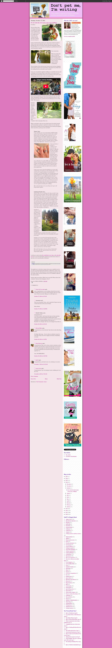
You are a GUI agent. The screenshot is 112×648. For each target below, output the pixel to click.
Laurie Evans (39, 368)
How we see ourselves (70, 557)
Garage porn (69, 544)
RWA (67, 584)
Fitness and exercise (70, 540)
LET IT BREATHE (70, 563)
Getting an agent (69, 548)
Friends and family (70, 543)
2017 (67, 476)
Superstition (68, 590)
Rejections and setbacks (71, 579)
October (68, 488)
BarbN (37, 360)
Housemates (68, 555)
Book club (68, 524)
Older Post (59, 379)
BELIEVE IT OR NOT (71, 521)
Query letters (69, 578)
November (69, 486)
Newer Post (33, 379)
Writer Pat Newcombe (40, 289)
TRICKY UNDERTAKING (71, 600)
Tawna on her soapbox (71, 592)
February (69, 504)
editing (67, 538)
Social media (69, 586)
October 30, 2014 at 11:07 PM (40, 356)
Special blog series (70, 589)
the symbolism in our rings (48, 255)
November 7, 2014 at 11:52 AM (41, 364)
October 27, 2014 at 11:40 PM (40, 308)
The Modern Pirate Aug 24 (71, 618)
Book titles (68, 525)
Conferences (68, 530)
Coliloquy (68, 529)
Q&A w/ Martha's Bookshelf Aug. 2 (73, 644)
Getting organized (70, 551)
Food (67, 541)
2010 (67, 514)
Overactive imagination (71, 573)
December (69, 484)
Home (46, 379)
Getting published (70, 552)
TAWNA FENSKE (77, 22)
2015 (67, 480)
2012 (67, 510)
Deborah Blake (39, 328)
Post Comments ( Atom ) (41, 381)
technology (68, 595)
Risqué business (69, 582)
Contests (68, 532)
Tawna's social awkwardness (72, 594)
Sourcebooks (68, 587)
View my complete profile (69, 36)
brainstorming (69, 527)
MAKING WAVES (70, 567)
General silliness (69, 546)
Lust (67, 565)
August (68, 493)
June (68, 497)
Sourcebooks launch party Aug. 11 (73, 632)
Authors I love (69, 519)
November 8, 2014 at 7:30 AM (40, 374)
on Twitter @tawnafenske (71, 456)
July (68, 495)
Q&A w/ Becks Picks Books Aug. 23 (73, 619)
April (68, 501)
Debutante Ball (69, 536)
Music (67, 570)
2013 (67, 508)
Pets (67, 574)
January (69, 506)
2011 (67, 512)
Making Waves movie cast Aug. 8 (73, 636)
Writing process (69, 606)
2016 (67, 478)
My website (68, 455)
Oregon (67, 571)
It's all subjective (69, 562)
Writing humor (69, 605)
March (68, 503)
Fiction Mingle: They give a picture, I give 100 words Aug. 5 (72, 639)
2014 (67, 482)
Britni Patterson (39, 343)
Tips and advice (69, 597)
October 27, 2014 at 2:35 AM (40, 296)
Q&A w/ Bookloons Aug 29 (71, 613)
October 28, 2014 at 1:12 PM (40, 339)
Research (68, 581)
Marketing (68, 568)
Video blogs (68, 601)
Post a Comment (34, 376)
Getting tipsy (68, 554)
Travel (67, 598)
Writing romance (69, 608)
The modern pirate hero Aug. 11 (73, 630)
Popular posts (69, 576)
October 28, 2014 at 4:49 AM (40, 324)
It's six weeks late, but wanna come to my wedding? (44, 23)
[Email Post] (46, 282)
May (68, 499)
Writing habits (69, 603)
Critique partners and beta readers (73, 533)
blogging (68, 522)
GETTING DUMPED (70, 549)
